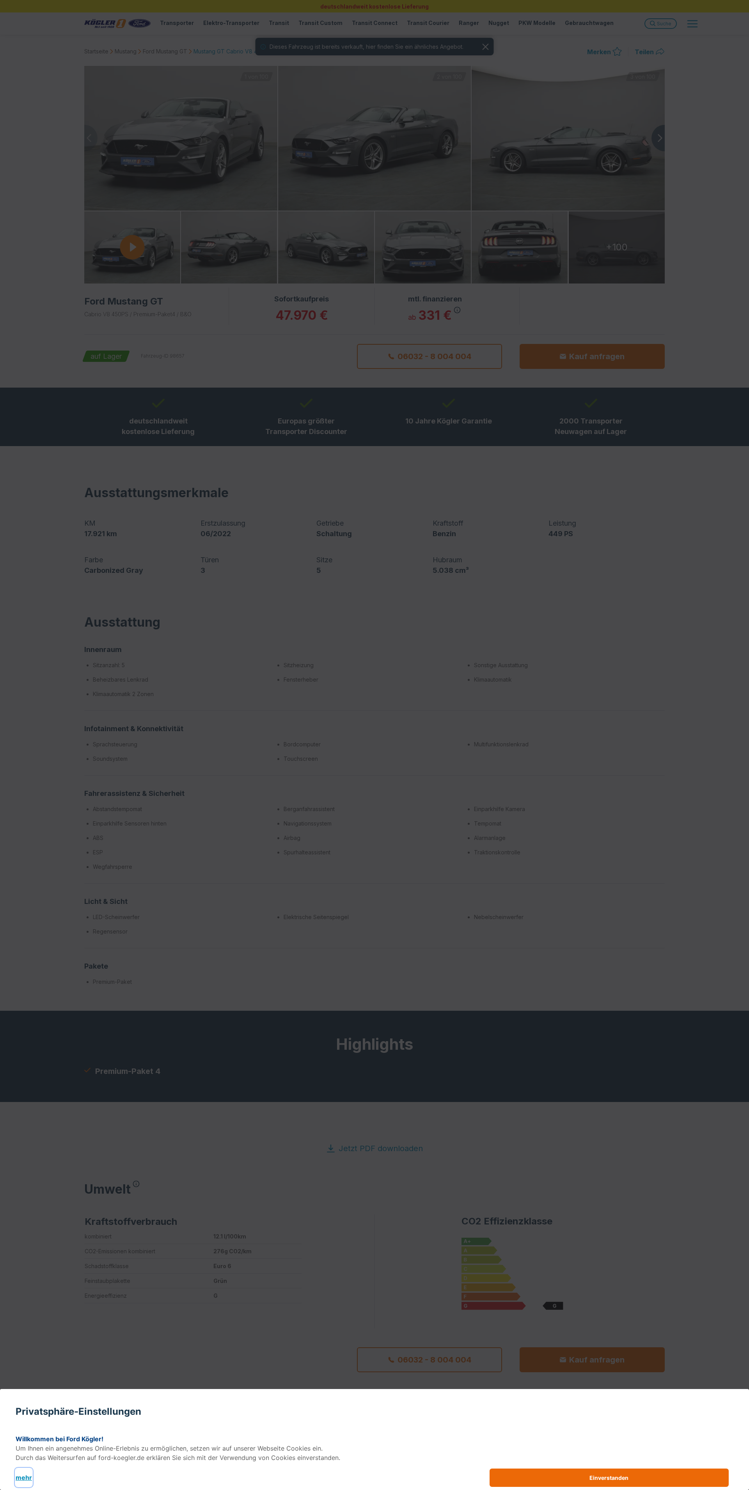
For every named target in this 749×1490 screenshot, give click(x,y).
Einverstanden (608, 1477)
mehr (24, 1477)
